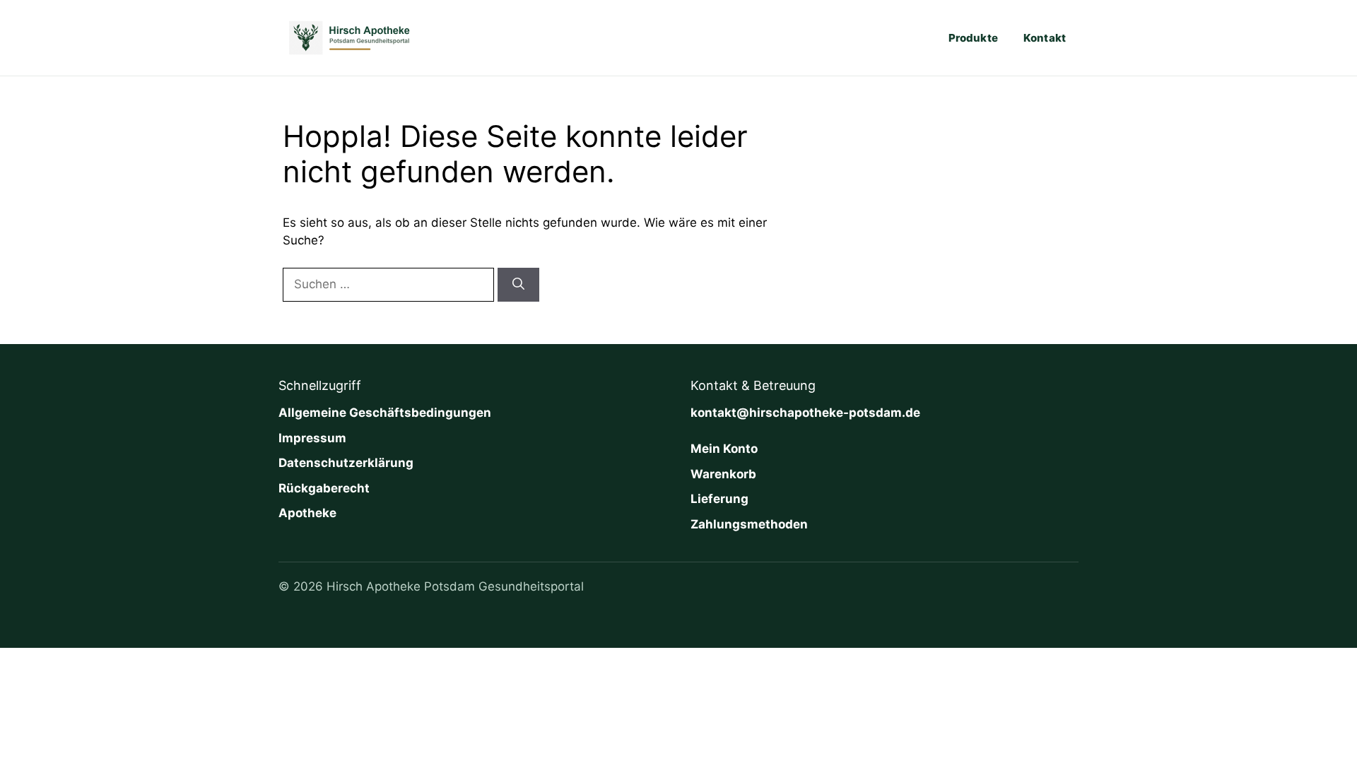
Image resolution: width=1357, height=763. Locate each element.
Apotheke (307, 513)
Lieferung (719, 499)
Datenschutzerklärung (345, 463)
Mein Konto (724, 449)
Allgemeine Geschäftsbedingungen (384, 413)
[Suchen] (518, 285)
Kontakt (1044, 38)
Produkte (973, 38)
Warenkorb (723, 474)
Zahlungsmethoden (749, 524)
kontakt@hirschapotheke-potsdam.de (805, 413)
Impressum (312, 438)
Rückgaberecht (324, 488)
